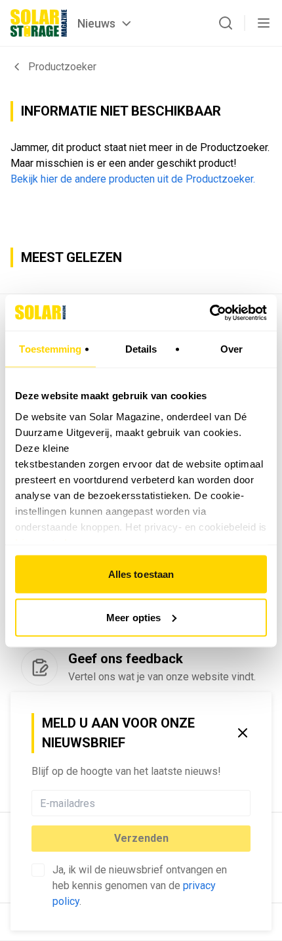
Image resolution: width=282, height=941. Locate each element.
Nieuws (96, 23)
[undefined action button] (247, 803)
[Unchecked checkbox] (38, 870)
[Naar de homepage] (38, 23)
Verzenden (141, 838)
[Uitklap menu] (264, 23)
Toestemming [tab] (50, 349)
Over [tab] (231, 349)
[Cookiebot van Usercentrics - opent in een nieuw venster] (209, 312)
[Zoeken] (225, 23)
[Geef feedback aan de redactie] (39, 667)
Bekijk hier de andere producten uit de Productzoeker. (132, 179)
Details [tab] (141, 349)
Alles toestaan (141, 574)
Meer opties (133, 617)
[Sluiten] (243, 733)
